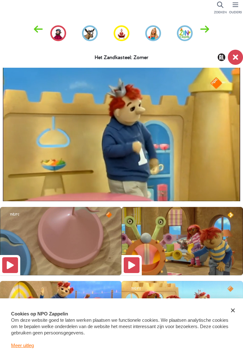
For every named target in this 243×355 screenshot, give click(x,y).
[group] (58, 32)
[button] (204, 33)
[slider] (123, 174)
